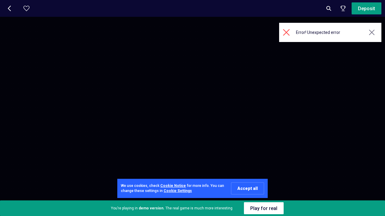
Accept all (247, 188)
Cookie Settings (178, 191)
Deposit (366, 8)
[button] (10, 8)
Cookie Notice (173, 186)
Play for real (263, 208)
